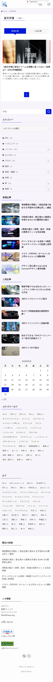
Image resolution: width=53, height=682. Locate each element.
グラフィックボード (29, 492)
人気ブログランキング (9, 648)
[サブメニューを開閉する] (48, 149)
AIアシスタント (17, 483)
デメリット (38, 497)
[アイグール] (4, 4)
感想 (14, 520)
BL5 (30, 483)
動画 (6, 451)
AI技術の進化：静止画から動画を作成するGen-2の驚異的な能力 (25, 560)
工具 (5, 520)
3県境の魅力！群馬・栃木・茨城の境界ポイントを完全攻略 (26, 569)
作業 (22, 446)
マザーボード (9, 441)
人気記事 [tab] (38, 31)
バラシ (36, 501)
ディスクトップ (22, 497)
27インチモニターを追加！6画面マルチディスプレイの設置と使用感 (26, 577)
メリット (43, 506)
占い (15, 451)
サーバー (45, 492)
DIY (8, 138)
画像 (22, 524)
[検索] (29, 656)
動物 (46, 446)
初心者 (15, 515)
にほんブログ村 (8, 636)
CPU (13, 414)
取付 (25, 515)
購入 (14, 529)
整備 (24, 520)
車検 (31, 529)
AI (5, 414)
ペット (31, 506)
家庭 (34, 515)
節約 (8, 166)
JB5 (22, 488)
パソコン (11, 149)
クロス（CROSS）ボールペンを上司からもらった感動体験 (26, 585)
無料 (5, 524)
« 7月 (4, 399)
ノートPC (8, 428)
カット (26, 419)
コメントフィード (9, 612)
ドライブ (27, 423)
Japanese (33, 2)
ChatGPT (41, 483)
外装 (24, 451)
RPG (40, 414)
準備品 (43, 520)
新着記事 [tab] (15, 31)
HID (13, 488)
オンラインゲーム (11, 419)
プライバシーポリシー (26, 667)
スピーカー (38, 419)
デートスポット (9, 501)
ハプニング (11, 144)
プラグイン (25, 437)
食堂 (29, 460)
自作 (20, 455)
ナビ (38, 423)
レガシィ (7, 511)
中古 (34, 511)
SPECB (32, 488)
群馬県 (32, 524)
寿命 (44, 515)
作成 (43, 511)
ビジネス (10, 155)
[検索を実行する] (48, 111)
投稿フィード (7, 609)
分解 (5, 515)
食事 (8, 189)
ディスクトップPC (11, 423)
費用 (5, 529)
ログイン (5, 606)
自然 (8, 178)
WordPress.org (8, 615)
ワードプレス (9, 446)
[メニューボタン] (49, 4)
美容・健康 (11, 172)
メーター (23, 441)
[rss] (24, 656)
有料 (33, 520)
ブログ (10, 161)
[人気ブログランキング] (7, 645)
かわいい (44, 488)
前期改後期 (34, 446)
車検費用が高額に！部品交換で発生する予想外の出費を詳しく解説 (25, 552)
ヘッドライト (41, 437)
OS (31, 414)
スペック (7, 497)
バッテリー (35, 428)
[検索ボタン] (40, 4)
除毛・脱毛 (8, 460)
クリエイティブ (9, 492)
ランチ (35, 441)
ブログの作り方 (10, 437)
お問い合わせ (7, 622)
